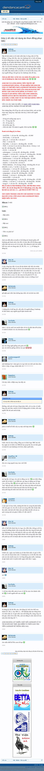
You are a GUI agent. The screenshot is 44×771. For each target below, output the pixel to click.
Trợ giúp (41, 765)
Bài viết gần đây (6, 14)
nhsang (10, 339)
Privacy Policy (39, 767)
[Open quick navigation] (41, 18)
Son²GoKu (11, 320)
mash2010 (11, 499)
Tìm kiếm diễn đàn (16, 14)
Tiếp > (15, 44)
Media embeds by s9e (22, 768)
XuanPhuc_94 (12, 456)
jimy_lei (10, 259)
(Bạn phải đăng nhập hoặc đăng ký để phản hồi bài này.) (29, 651)
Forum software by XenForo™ (8, 768)
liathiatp (10, 49)
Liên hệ (36, 765)
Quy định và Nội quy (30, 767)
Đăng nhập (38, 1)
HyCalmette (11, 286)
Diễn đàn (5, 11)
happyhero (11, 375)
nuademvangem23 (14, 357)
